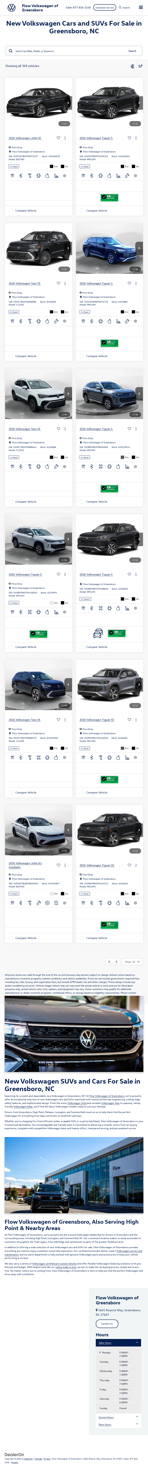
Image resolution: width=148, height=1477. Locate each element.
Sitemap (38, 1458)
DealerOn (28, 1458)
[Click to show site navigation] (141, 7)
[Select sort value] (139, 66)
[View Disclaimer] (65, 176)
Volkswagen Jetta (77, 1103)
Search (132, 50)
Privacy (47, 1458)
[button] (68, 103)
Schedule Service (105, 7)
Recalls (15, 1462)
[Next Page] (116, 961)
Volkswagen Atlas (22, 1106)
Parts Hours (105, 1424)
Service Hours (106, 1417)
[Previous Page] (109, 961)
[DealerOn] (14, 1454)
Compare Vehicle (25, 211)
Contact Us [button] (107, 1323)
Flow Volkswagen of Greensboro (106, 1095)
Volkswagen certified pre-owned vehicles (54, 1263)
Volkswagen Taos (110, 1103)
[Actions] (65, 138)
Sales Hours (105, 1342)
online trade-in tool (66, 1267)
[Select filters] (132, 66)
